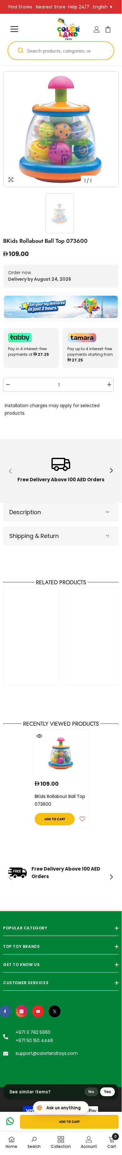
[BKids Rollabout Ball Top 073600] (60, 753)
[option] (61, 129)
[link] (61, 470)
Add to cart (69, 1121)
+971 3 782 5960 (33, 1032)
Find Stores (20, 7)
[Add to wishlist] (82, 819)
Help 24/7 (78, 7)
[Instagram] (21, 1011)
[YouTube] (38, 1011)
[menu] (14, 29)
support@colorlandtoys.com (47, 1053)
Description (25, 512)
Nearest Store (51, 7)
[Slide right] (111, 470)
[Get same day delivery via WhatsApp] (61, 307)
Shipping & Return (34, 536)
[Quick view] (39, 736)
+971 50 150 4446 (34, 1040)
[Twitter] (55, 1011)
